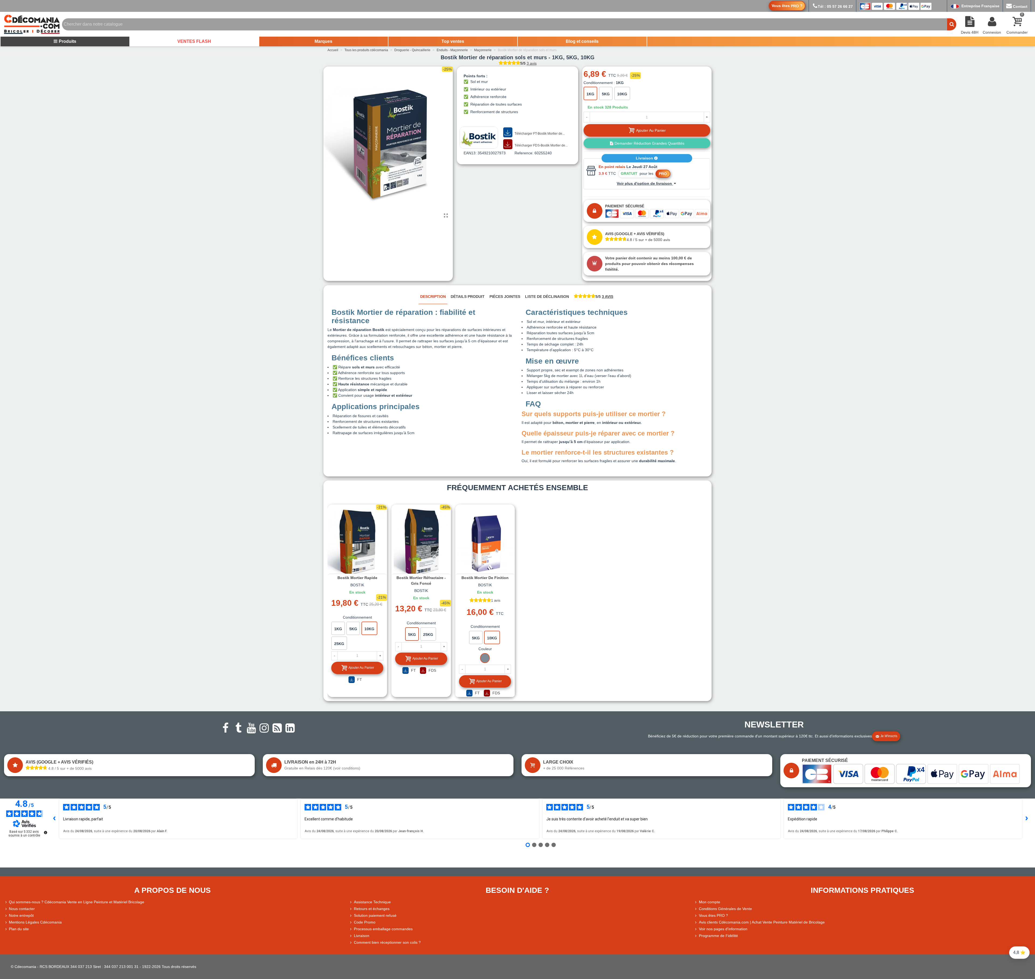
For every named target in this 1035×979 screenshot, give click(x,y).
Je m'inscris (888, 736)
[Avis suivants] (1026, 819)
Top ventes (452, 41)
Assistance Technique (372, 902)
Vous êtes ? (787, 6)
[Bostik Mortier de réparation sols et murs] (446, 216)
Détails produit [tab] (468, 296)
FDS (431, 670)
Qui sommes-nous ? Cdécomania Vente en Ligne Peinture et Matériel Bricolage (76, 902)
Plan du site (19, 929)
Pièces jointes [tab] (504, 296)
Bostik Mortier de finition (485, 578)
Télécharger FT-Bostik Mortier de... (539, 133)
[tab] (593, 297)
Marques (323, 41)
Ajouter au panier (361, 668)
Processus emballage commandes (383, 929)
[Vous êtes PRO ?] (696, 915)
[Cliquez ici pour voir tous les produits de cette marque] (479, 138)
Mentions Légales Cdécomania (35, 922)
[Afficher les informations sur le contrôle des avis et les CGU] (45, 832)
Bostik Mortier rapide (357, 578)
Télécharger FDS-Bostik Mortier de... (541, 145)
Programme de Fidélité (718, 935)
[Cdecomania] (32, 24)
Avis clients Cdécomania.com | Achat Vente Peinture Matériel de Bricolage (762, 922)
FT (359, 679)
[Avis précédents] (54, 819)
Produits (67, 41)
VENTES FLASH (194, 41)
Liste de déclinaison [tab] (547, 296)
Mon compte (709, 902)
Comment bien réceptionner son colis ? (387, 942)
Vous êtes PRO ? (713, 915)
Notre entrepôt (21, 915)
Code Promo (364, 922)
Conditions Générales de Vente (725, 909)
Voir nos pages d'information (723, 929)
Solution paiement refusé (375, 915)
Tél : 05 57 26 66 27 (835, 6)
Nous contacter (22, 909)
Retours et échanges (371, 909)
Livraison (645, 158)
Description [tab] (433, 296)
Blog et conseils (582, 41)
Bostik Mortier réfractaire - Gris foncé (421, 581)
